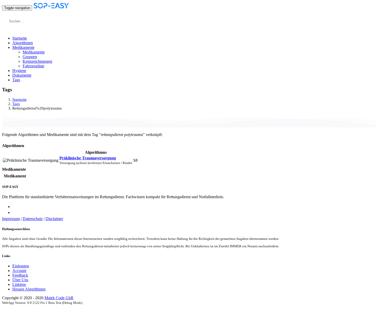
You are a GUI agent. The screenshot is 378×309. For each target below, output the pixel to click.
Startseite (19, 38)
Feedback (20, 275)
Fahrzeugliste (33, 66)
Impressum (11, 218)
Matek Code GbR (59, 298)
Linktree (19, 284)
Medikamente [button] (23, 47)
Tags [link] (16, 104)
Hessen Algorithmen (29, 289)
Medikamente (34, 52)
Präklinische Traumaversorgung (87, 158)
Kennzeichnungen (37, 61)
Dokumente (21, 75)
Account (19, 270)
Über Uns (20, 280)
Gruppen (30, 56)
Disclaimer (54, 218)
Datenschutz (33, 218)
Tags (16, 80)
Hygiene (19, 70)
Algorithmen (22, 43)
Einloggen (20, 266)
